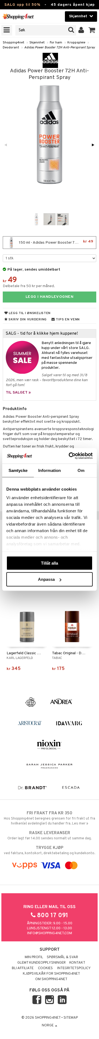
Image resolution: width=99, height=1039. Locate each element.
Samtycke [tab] (18, 470)
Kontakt (77, 963)
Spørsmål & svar (62, 957)
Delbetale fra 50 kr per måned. (29, 286)
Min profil (34, 957)
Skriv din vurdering (27, 319)
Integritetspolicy (74, 968)
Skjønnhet (37, 42)
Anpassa (46, 579)
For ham (56, 42)
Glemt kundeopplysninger (41, 963)
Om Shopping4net (51, 979)
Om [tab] (81, 470)
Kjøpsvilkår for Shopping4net (51, 974)
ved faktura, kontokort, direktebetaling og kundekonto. (49, 850)
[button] (92, 30)
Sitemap (71, 1018)
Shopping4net (13, 42)
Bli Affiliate (23, 968)
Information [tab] (49, 470)
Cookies (45, 968)
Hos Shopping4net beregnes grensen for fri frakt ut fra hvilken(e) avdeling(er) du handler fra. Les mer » (49, 818)
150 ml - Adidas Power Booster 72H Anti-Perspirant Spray (57, 242)
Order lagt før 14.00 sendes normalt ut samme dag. (49, 836)
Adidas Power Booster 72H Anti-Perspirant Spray (59, 47)
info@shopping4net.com (49, 933)
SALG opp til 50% (22, 4)
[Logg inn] (81, 30)
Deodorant (11, 47)
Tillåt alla (49, 562)
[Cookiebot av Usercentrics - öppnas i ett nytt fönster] (70, 456)
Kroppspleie (76, 42)
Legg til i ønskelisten (29, 313)
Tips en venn (67, 319)
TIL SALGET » (18, 392)
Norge (48, 1025)
